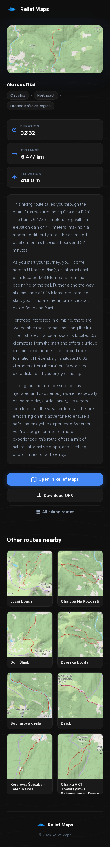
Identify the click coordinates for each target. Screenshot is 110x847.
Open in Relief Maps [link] (59, 479)
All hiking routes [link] (58, 511)
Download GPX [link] (58, 495)
